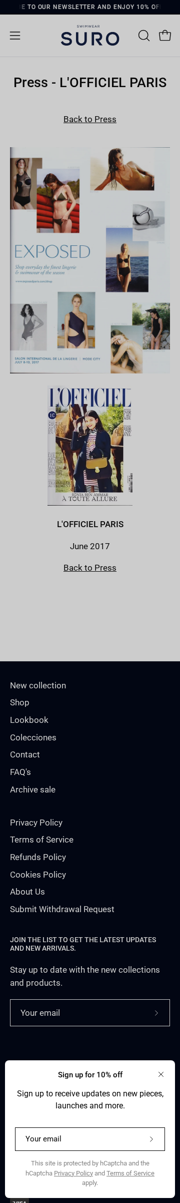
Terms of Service (130, 1173)
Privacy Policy (73, 1173)
